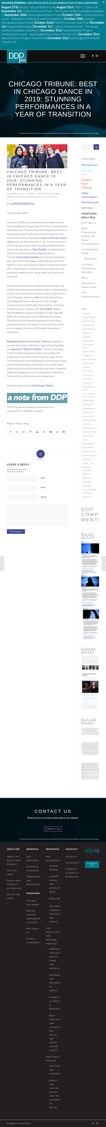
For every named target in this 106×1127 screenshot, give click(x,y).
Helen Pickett (87, 404)
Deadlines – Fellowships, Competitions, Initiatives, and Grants (54, 910)
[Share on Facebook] (10, 432)
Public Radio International (87, 468)
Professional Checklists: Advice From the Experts (54, 958)
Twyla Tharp (87, 496)
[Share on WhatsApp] (24, 432)
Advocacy (72, 857)
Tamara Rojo (87, 486)
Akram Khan (87, 313)
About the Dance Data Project (14, 860)
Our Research (32, 859)
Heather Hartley (88, 400)
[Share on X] (17, 432)
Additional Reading (52, 1059)
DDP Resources (53, 859)
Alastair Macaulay (89, 317)
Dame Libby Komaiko (27, 257)
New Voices (90, 258)
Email (43, 487)
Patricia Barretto (88, 451)
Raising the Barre (32, 903)
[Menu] (82, 56)
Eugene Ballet (88, 650)
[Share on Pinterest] (30, 432)
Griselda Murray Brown (89, 388)
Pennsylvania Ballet (90, 455)
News (84, 277)
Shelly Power (87, 482)
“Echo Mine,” (46, 308)
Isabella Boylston (89, 408)
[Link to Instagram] (97, 56)
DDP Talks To (88, 222)
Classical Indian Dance (88, 346)
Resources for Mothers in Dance (54, 983)
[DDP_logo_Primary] (17, 56)
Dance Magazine (88, 363)
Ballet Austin (88, 536)
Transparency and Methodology (33, 881)
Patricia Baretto (88, 447)
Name (43, 478)
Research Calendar (32, 869)
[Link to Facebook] (93, 56)
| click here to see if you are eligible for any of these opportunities (49, 2)
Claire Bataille (39, 249)
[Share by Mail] (64, 432)
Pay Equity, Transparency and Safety (88, 268)
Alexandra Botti (88, 325)
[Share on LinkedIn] (37, 432)
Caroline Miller (88, 341)
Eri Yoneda (86, 367)
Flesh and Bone (88, 375)
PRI (92, 463)
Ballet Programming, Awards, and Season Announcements (90, 236)
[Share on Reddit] (57, 432)
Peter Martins (87, 459)
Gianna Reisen (88, 383)
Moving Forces (89, 164)
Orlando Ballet (88, 444)
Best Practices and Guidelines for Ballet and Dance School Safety (54, 1033)
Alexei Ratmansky (89, 329)
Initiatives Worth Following (86, 183)
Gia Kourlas (87, 379)
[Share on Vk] (50, 432)
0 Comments (30, 194)
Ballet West (87, 333)
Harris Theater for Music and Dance (89, 395)
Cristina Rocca (88, 355)
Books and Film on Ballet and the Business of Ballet (54, 1094)
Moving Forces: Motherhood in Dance (33, 917)
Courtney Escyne (89, 351)
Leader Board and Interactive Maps (54, 884)
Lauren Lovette (88, 416)
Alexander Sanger (89, 321)
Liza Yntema (87, 424)
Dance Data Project (89, 359)
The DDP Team (12, 872)
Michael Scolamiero (89, 428)
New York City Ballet (90, 432)
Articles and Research (54, 1070)
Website (44, 497)
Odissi (85, 440)
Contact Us (53, 829)
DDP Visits (87, 207)
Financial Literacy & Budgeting (54, 1003)
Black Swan (87, 337)
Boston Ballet (88, 721)
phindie (85, 463)
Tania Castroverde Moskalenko (89, 491)
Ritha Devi (86, 474)
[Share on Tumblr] (44, 432)
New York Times (88, 436)
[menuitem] (82, 56)
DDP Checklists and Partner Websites (53, 936)
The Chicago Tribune (42, 385)
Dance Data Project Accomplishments (14, 884)
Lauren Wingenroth (90, 420)
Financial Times (88, 371)
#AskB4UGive (73, 863)
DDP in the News (13, 896)
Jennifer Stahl (88, 412)
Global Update (53, 868)
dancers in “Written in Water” (27, 349)
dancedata (51, 197)
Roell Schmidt (87, 478)
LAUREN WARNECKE (22, 203)
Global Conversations (33, 941)
